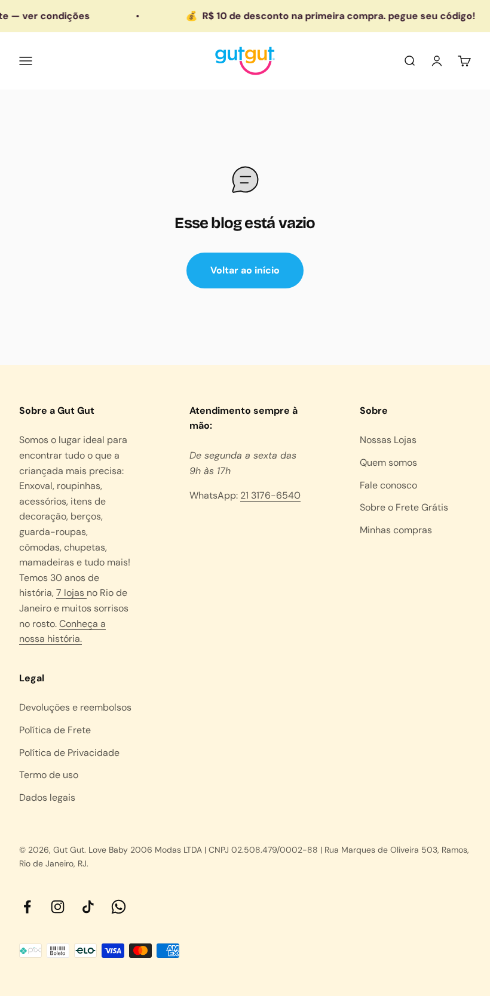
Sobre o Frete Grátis (404, 507)
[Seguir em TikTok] (88, 907)
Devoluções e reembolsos (75, 707)
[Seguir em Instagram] (58, 907)
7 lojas (71, 592)
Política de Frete (55, 730)
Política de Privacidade (69, 752)
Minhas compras (396, 530)
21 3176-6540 (270, 495)
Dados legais (47, 797)
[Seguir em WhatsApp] (119, 907)
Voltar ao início (245, 270)
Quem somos (388, 462)
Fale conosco (388, 485)
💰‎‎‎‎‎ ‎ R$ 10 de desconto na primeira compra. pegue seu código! (323, 16)
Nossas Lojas (388, 440)
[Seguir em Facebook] (27, 907)
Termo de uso (48, 774)
